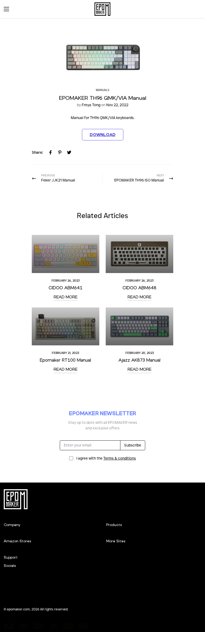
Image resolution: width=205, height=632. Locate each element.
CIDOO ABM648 (139, 287)
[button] (195, 9)
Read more (65, 296)
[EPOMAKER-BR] (102, 9)
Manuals (102, 90)
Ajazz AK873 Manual (139, 360)
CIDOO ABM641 (65, 287)
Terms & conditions (119, 458)
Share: (37, 152)
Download (103, 134)
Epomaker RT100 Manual (65, 360)
